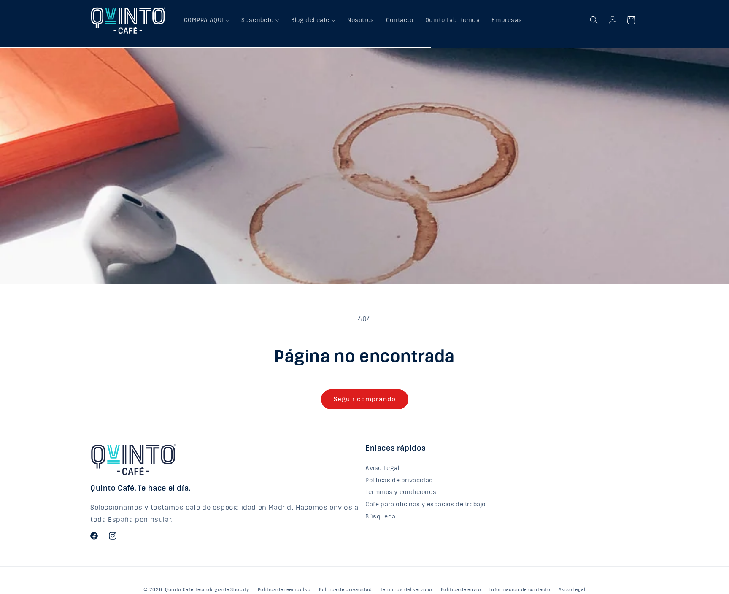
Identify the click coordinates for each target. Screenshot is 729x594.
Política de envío (461, 589)
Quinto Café (179, 589)
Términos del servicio (406, 589)
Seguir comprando (365, 399)
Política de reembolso (284, 589)
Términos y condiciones (400, 492)
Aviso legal (572, 589)
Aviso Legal (382, 469)
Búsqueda (380, 517)
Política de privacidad (345, 589)
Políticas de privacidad (399, 480)
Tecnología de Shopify (222, 589)
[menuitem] (207, 20)
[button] (594, 20)
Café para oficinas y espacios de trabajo (425, 504)
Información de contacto (519, 589)
